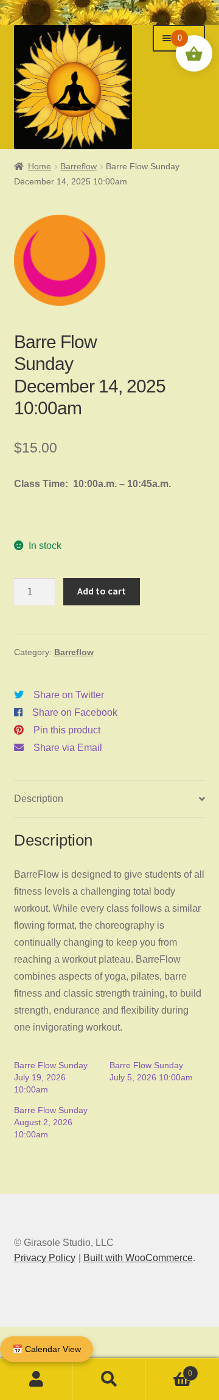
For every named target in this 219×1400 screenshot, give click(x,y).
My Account (36, 1379)
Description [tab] (38, 798)
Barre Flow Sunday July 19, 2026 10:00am (51, 1077)
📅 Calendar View (46, 1349)
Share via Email (67, 747)
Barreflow (78, 166)
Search (109, 1379)
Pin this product (66, 730)
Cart (169, 1369)
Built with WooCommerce (138, 1258)
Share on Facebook (74, 712)
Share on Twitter (68, 695)
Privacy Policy (44, 1258)
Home (39, 166)
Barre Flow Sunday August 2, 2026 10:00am (51, 1122)
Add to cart (101, 591)
